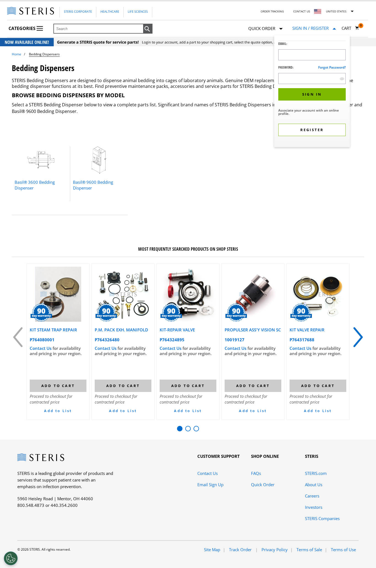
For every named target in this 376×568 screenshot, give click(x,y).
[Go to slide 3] (196, 428)
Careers (312, 496)
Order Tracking (272, 11)
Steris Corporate (78, 11)
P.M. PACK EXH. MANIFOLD (121, 329)
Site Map (212, 549)
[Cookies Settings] (11, 558)
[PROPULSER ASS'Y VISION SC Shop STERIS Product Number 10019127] (252, 294)
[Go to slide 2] (188, 428)
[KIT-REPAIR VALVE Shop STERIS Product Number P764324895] (188, 294)
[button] (147, 29)
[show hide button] (342, 78)
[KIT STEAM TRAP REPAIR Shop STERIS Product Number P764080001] (58, 294)
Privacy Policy (274, 549)
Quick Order (262, 484)
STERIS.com (316, 473)
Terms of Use (343, 549)
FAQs (256, 473)
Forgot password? (332, 67)
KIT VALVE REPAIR (307, 329)
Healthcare (109, 11)
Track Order (241, 549)
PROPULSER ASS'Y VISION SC (253, 329)
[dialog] (312, 92)
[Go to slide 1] (179, 428)
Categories (23, 28)
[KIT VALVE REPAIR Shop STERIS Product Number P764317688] (317, 294)
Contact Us (301, 11)
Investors (313, 507)
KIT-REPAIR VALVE (177, 329)
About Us (313, 484)
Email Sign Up (210, 484)
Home (16, 54)
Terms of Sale (309, 549)
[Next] (358, 337)
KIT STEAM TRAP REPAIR (53, 329)
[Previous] (18, 337)
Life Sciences (138, 11)
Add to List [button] (58, 410)
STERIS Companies (322, 518)
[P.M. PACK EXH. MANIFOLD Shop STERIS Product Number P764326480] (123, 294)
